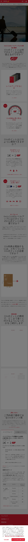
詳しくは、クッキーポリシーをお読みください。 (14, 536)
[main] (14, 533)
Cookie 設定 (6, 539)
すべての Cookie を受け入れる (18, 539)
